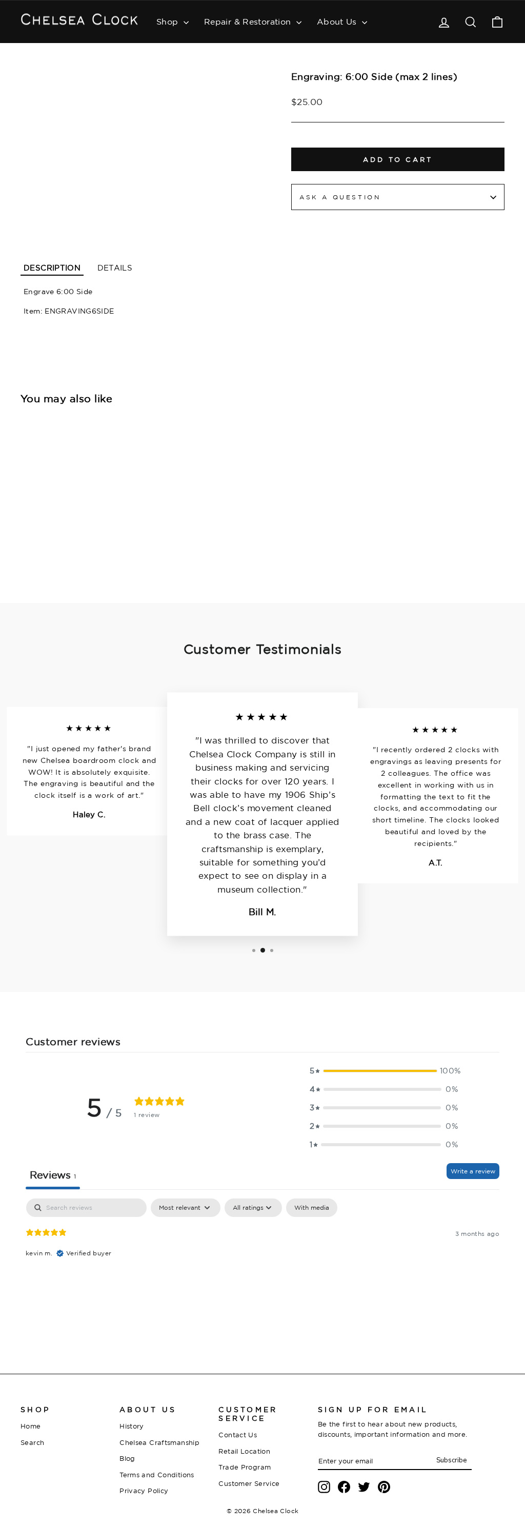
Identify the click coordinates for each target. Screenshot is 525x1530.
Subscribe (451, 1460)
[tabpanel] (262, 1264)
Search (32, 1442)
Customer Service (248, 1483)
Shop (168, 21)
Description (52, 267)
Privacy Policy (143, 1490)
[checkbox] (311, 1207)
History (131, 1426)
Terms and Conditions (156, 1474)
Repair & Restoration (249, 21)
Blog (127, 1458)
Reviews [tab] (53, 1174)
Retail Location (244, 1451)
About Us (338, 21)
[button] (384, 1071)
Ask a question (339, 197)
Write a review (473, 1171)
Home (31, 1426)
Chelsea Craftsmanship (159, 1442)
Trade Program (244, 1467)
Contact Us (237, 1434)
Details (115, 267)
